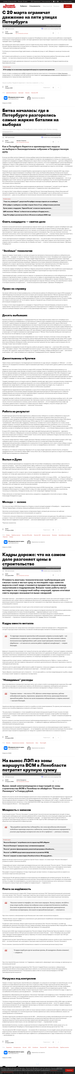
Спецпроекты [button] (35, 6)
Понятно (69, 1070)
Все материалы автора (22, 33)
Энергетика (9, 1047)
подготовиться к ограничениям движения (54, 75)
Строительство (30, 743)
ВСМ (29, 1047)
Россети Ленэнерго (35, 800)
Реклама (56, 6)
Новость (27, 93)
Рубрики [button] (23, 6)
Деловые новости (46, 535)
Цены (37, 743)
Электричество (17, 1047)
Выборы (11, 537)
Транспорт (20, 93)
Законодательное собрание (65, 535)
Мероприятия (47, 6)
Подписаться (36, 1)
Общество (5, 537)
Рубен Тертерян (63, 73)
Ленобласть (35, 1047)
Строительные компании (18, 743)
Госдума (8, 535)
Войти (68, 6)
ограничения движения (11, 93)
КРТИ (23, 73)
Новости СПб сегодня (27, 535)
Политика (54, 535)
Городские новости (16, 535)
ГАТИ (18, 41)
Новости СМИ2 (6, 103)
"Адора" (41, 617)
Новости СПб (34, 93)
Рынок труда (43, 743)
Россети (24, 1047)
